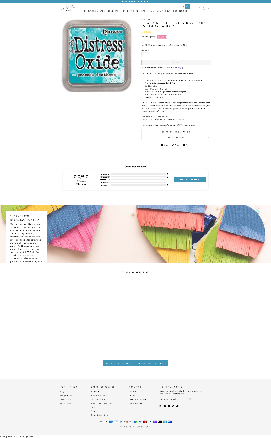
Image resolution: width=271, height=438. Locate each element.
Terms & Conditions (99, 415)
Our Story (133, 391)
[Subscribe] (190, 399)
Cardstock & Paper (94, 11)
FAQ (93, 407)
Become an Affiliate (138, 399)
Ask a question (176, 137)
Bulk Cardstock (135, 403)
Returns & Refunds (99, 395)
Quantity (147, 50)
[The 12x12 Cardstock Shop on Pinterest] (173, 406)
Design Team (66, 395)
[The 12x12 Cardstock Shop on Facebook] (165, 406)
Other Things (130, 11)
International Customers (101, 403)
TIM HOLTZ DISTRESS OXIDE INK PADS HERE (162, 119)
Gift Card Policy (98, 399)
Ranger (146, 20)
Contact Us (134, 395)
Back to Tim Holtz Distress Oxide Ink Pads (137, 363)
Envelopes (114, 11)
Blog (62, 391)
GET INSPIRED (180, 11)
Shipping (95, 391)
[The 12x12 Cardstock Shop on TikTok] (177, 406)
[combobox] (135, 6)
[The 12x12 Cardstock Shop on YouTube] (169, 406)
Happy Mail (65, 403)
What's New (163, 11)
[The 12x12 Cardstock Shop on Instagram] (161, 406)
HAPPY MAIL (147, 11)
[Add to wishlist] (62, 20)
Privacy (94, 411)
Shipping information (176, 132)
